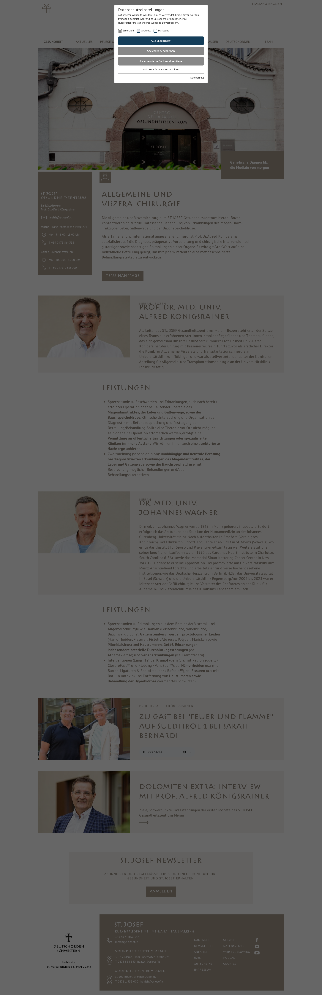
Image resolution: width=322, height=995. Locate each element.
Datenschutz (197, 77)
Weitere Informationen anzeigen (161, 69)
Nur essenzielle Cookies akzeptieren (161, 61)
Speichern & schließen (161, 51)
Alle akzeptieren (161, 40)
